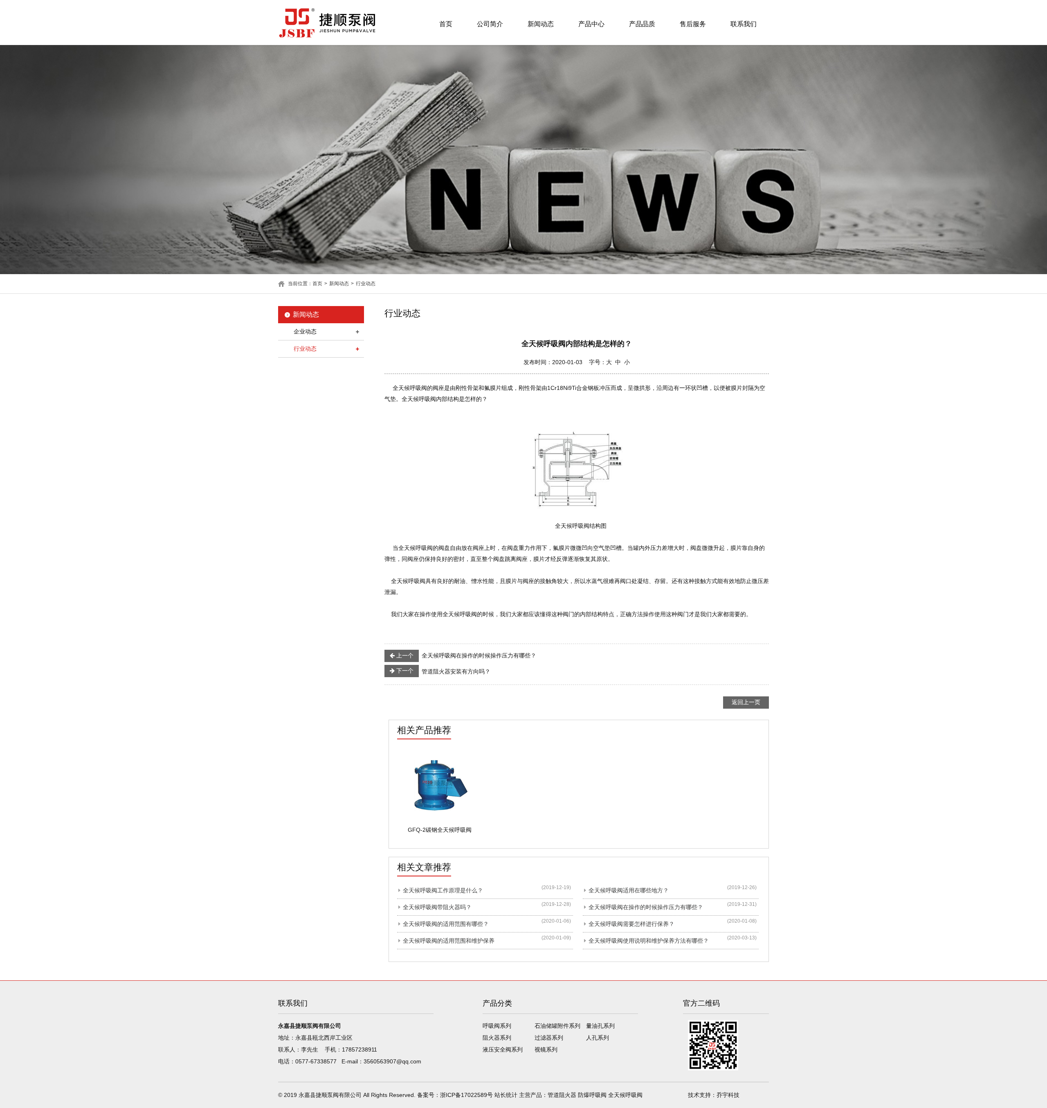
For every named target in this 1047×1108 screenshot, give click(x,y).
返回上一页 (746, 702)
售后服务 (693, 23)
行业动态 (365, 283)
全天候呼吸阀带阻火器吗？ (437, 907)
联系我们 (743, 23)
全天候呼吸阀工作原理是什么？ (443, 890)
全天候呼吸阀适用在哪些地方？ (629, 890)
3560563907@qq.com (392, 1061)
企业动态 (305, 331)
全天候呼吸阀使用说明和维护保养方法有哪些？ (649, 940)
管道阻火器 (562, 1095)
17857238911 (359, 1049)
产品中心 (591, 23)
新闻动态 (541, 23)
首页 (445, 23)
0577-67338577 (316, 1061)
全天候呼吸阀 (625, 1095)
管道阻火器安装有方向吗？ (442, 671)
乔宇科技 (728, 1095)
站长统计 (505, 1095)
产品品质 (642, 23)
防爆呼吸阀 (592, 1095)
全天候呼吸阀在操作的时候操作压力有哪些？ (465, 655)
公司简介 (490, 23)
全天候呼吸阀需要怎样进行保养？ (631, 924)
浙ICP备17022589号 (466, 1095)
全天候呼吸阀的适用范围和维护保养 (448, 940)
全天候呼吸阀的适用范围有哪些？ (446, 924)
